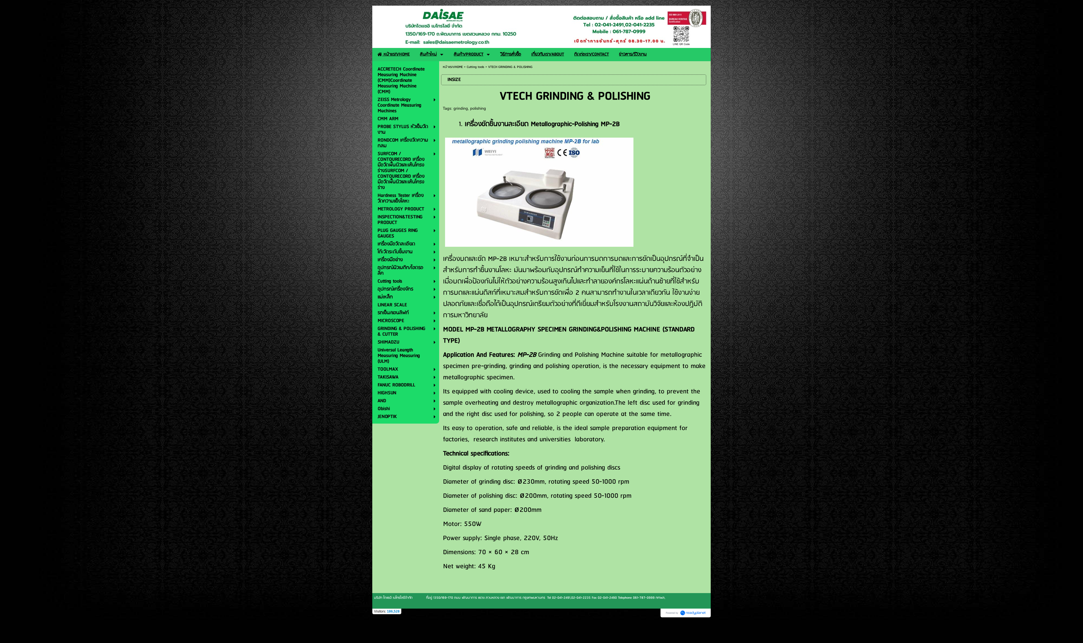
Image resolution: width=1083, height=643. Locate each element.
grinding (461, 108)
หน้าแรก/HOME (453, 67)
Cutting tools (475, 67)
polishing (478, 108)
